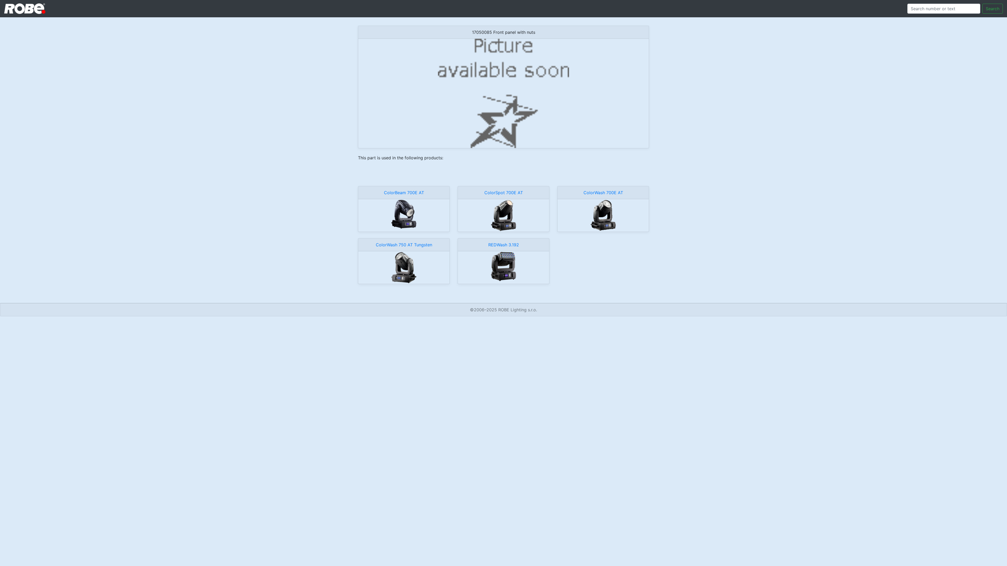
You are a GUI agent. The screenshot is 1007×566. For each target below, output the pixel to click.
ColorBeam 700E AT (404, 192)
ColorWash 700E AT (603, 192)
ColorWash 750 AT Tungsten (404, 244)
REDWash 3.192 (503, 244)
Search (992, 8)
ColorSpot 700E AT (503, 192)
